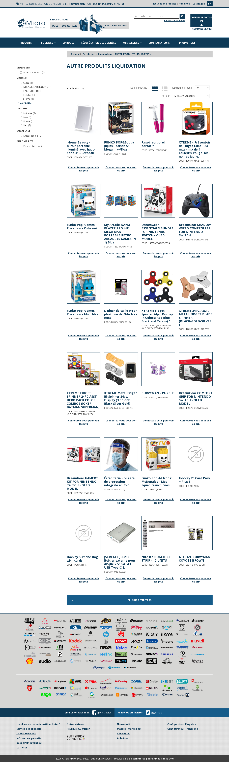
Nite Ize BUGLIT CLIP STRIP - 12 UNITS (157, 558)
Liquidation (105, 54)
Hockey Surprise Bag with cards (82, 558)
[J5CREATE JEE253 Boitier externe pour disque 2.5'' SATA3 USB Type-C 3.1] (121, 533)
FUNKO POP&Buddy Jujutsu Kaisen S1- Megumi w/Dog (119, 145)
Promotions (187, 42)
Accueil (75, 54)
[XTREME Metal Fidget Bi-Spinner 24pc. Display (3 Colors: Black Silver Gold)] (121, 369)
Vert (27, 125)
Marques (68, 42)
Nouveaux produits (164, 3)
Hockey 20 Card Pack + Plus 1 (194, 480)
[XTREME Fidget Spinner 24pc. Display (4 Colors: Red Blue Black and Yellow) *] (158, 286)
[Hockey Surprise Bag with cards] (83, 533)
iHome (28, 98)
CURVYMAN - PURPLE (157, 393)
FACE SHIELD (32, 90)
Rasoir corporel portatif (153, 144)
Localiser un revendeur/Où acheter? (38, 724)
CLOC (28, 82)
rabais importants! (111, 3)
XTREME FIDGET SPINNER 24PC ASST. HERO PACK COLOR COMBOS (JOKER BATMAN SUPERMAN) (83, 400)
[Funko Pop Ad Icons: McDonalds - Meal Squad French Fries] (158, 454)
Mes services (131, 42)
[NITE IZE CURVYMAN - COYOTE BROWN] (195, 533)
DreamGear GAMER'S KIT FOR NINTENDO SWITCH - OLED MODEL (82, 483)
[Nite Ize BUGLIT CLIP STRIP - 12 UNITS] (158, 533)
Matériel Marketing (129, 728)
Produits (26, 42)
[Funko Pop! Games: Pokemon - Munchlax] (83, 286)
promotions (77, 3)
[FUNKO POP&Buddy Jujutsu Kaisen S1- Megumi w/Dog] (121, 118)
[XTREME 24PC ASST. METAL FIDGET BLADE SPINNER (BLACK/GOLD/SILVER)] (195, 286)
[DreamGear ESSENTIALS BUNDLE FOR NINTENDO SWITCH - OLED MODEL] (158, 200)
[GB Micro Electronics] (30, 23)
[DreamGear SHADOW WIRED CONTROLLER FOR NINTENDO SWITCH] (195, 200)
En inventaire (32, 146)
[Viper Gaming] (182, 660)
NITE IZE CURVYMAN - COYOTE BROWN (195, 558)
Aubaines (184, 3)
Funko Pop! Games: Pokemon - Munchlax (82, 312)
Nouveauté (123, 724)
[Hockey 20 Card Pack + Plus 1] (195, 454)
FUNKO (29, 94)
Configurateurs (159, 42)
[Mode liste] (163, 89)
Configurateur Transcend (182, 728)
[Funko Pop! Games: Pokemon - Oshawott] (83, 200)
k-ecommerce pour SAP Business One (151, 758)
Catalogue (198, 3)
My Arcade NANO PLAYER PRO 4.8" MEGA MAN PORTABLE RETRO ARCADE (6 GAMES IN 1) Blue (120, 233)
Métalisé (29, 113)
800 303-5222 (69, 25)
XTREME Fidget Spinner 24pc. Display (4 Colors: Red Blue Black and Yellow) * (157, 316)
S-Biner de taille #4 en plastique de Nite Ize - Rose (120, 314)
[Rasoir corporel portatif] (158, 118)
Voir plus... (24, 102)
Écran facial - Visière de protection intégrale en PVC (119, 481)
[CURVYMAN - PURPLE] (158, 369)
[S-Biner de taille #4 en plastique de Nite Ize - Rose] (121, 286)
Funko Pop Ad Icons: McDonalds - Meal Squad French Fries (156, 481)
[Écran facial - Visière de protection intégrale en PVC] (121, 454)
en (209, 3)
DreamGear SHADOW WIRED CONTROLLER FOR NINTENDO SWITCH (195, 230)
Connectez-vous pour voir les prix (83, 169)
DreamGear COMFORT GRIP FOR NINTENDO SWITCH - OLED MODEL (195, 398)
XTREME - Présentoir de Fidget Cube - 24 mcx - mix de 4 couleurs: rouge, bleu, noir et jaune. (195, 149)
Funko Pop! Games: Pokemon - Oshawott (83, 226)
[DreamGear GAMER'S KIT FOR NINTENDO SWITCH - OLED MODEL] (83, 454)
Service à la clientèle (28, 728)
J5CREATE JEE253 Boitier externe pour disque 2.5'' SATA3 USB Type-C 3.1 (119, 562)
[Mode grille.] (154, 89)
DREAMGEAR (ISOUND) (37, 86)
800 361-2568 (119, 25)
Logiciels (47, 42)
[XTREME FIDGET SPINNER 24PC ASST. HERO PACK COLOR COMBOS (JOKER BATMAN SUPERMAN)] (83, 369)
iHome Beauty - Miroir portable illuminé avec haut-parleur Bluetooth (81, 147)
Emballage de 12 (33, 135)
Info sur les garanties (29, 738)
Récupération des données (98, 42)
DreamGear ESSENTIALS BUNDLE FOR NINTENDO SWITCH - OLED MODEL (157, 232)
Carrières (21, 747)
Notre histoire (75, 724)
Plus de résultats (140, 600)
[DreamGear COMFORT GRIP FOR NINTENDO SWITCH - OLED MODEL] (195, 369)
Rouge (28, 121)
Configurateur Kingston (181, 724)
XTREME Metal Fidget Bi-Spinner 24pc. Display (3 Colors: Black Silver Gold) (120, 398)
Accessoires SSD (33, 72)
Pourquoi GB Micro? (78, 728)
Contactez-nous (26, 733)
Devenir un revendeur (29, 742)
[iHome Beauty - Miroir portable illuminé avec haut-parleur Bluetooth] (83, 118)
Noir (27, 117)
